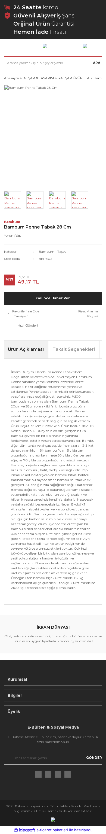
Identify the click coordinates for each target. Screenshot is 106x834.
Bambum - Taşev (52, 251)
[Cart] (85, 45)
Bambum (12, 222)
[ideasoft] (24, 830)
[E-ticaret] (52, 829)
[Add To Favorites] (23, 311)
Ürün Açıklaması (26, 349)
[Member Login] (45, 45)
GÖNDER (94, 758)
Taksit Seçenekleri (73, 349)
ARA (96, 63)
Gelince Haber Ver (53, 298)
